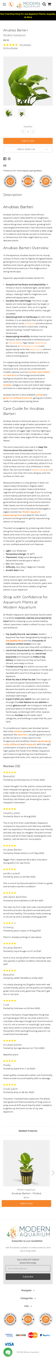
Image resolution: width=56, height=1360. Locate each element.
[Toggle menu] (4, 4)
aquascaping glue (41, 469)
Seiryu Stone (36, 349)
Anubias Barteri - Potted (26, 1193)
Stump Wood (15, 343)
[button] (7, 1352)
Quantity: (28, 126)
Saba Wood (40, 343)
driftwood (30, 323)
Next (53, 1172)
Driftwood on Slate (29, 346)
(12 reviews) (25, 45)
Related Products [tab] (28, 1130)
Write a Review (10, 48)
